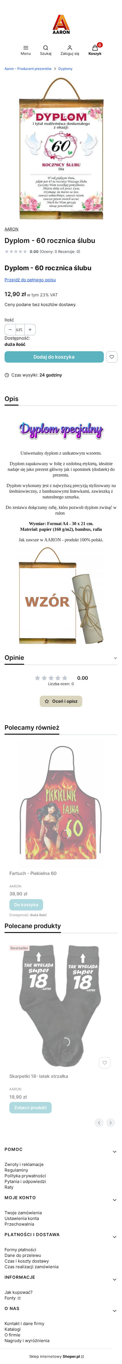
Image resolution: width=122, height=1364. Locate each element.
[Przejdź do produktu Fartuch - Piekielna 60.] (61, 804)
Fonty (11, 1298)
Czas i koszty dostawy (27, 1261)
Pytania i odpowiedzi (25, 1181)
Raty (9, 1187)
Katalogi (13, 1329)
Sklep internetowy (54, 1356)
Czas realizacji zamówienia (31, 1266)
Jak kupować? (19, 1292)
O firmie (12, 1335)
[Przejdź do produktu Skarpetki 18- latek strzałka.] (61, 1007)
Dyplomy (65, 68)
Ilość (9, 320)
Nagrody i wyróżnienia (27, 1340)
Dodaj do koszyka (54, 357)
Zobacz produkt (30, 1107)
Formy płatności (20, 1249)
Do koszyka (26, 904)
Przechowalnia (19, 1224)
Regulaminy (16, 1170)
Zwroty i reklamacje (24, 1164)
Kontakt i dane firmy (24, 1323)
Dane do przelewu (23, 1255)
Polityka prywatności (25, 1175)
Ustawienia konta (22, 1218)
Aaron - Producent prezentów (28, 68)
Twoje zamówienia (23, 1212)
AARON (11, 228)
